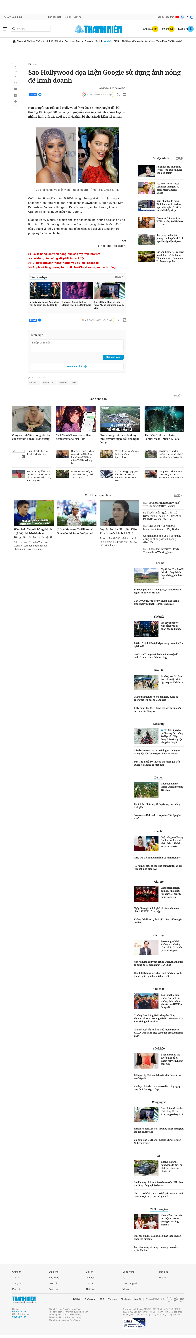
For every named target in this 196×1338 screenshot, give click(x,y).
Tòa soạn (112, 1299)
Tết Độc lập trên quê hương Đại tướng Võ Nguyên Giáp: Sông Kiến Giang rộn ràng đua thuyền (172, 736)
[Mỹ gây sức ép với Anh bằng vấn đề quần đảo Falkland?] (146, 629)
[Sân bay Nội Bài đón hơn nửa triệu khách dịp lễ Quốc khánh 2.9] (146, 682)
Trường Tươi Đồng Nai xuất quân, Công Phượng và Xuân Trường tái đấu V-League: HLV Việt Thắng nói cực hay (158, 1018)
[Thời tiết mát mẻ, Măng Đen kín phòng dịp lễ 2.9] (146, 790)
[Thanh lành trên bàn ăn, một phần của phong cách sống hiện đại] (146, 1221)
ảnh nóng (62, 383)
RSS (102, 1299)
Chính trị (21, 41)
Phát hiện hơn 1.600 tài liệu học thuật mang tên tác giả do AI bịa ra (159, 1130)
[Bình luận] (15, 89)
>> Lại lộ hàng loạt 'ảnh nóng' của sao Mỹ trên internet (64, 254)
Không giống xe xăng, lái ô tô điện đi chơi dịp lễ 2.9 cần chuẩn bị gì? (171, 1166)
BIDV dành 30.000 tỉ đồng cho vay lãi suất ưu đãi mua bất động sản (157, 709)
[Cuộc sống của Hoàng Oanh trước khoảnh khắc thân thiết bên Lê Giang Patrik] (146, 843)
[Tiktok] (187, 17)
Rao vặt (163, 1277)
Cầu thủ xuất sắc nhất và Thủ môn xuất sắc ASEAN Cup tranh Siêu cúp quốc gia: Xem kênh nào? (158, 1032)
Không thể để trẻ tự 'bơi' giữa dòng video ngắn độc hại (158, 921)
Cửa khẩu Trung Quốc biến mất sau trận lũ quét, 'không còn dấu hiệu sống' (156, 656)
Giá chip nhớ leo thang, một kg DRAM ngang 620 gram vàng (157, 1141)
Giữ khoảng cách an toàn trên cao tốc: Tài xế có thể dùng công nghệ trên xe (158, 1184)
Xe (146, 41)
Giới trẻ (79, 41)
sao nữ (73, 383)
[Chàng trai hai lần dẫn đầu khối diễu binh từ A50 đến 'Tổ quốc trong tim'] (146, 894)
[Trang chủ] (14, 41)
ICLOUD (46, 383)
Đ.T (53, 383)
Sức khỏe (70, 41)
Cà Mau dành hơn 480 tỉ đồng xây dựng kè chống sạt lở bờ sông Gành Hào (156, 698)
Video (152, 41)
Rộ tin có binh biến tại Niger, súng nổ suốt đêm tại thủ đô (158, 645)
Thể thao (126, 41)
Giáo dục (89, 41)
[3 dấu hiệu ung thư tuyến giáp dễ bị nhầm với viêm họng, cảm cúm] (146, 1061)
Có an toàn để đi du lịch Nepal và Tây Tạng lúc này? (158, 817)
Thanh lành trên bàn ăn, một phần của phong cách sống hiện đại (172, 1220)
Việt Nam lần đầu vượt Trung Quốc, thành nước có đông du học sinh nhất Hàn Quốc (158, 963)
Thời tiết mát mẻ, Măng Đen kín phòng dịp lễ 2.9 (172, 786)
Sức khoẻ (54, 1277)
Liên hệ (77, 17)
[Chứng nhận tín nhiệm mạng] (134, 1323)
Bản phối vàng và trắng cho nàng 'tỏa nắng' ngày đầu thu (156, 1249)
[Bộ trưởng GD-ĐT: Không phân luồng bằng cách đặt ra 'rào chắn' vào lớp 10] (146, 947)
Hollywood (34, 383)
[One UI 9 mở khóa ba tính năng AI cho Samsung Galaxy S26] (146, 1114)
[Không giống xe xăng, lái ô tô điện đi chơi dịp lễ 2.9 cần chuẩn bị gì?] (146, 1168)
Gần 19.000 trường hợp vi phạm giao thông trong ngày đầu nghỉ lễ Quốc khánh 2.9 (156, 602)
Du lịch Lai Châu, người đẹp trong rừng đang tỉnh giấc (157, 806)
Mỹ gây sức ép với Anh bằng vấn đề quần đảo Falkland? (171, 625)
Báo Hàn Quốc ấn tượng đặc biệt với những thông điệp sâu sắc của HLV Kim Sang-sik (172, 1001)
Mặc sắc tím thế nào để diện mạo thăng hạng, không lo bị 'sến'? (157, 1237)
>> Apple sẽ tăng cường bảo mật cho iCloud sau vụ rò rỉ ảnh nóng (72, 267)
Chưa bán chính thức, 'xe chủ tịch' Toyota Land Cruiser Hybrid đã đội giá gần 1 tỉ (158, 1195)
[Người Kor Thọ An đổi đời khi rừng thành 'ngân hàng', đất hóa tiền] (146, 575)
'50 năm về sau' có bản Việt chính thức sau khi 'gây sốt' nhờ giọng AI (158, 867)
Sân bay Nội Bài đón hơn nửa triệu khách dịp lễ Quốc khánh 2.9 (172, 679)
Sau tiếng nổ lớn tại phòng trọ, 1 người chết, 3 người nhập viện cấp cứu (157, 591)
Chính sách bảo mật (131, 1299)
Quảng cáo (90, 1299)
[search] (31, 29)
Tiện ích (67, 17)
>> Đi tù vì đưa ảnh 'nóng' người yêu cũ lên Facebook (63, 263)
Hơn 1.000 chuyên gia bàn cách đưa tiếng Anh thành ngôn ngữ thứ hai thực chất (158, 974)
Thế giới (40, 41)
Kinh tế (49, 41)
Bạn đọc (163, 1271)
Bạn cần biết (54, 17)
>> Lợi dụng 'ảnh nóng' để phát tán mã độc (56, 258)
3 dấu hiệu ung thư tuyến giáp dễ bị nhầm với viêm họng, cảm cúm (172, 1059)
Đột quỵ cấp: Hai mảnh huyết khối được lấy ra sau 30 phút (157, 1077)
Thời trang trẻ (175, 41)
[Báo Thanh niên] (24, 1299)
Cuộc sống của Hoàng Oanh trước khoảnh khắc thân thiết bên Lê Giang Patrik (172, 842)
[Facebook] (182, 17)
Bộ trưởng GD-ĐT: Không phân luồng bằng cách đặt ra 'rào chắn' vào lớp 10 (172, 946)
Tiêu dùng (161, 41)
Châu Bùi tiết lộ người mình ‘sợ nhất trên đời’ (157, 857)
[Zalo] (192, 17)
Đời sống (59, 41)
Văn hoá (90, 1277)
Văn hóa (108, 41)
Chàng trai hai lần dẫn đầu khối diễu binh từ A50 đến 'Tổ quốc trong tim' (171, 892)
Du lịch (98, 41)
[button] (15, 66)
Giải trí (117, 41)
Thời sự (31, 41)
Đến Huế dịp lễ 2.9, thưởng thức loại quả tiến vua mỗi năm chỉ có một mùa (157, 763)
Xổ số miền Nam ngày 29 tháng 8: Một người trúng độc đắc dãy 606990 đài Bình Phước (157, 752)
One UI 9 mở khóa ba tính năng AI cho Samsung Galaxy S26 (172, 1111)
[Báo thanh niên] (98, 29)
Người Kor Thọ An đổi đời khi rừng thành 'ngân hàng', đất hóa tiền (172, 574)
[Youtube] (177, 17)
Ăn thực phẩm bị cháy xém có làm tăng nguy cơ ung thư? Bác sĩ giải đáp (158, 1088)
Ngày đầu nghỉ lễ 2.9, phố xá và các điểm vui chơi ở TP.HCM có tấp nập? (156, 910)
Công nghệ (138, 41)
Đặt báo (77, 1299)
